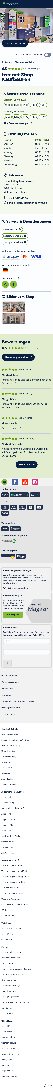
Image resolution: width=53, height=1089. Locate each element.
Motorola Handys (9, 756)
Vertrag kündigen (9, 714)
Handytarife (6, 797)
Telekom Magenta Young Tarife (15, 876)
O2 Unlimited (7, 910)
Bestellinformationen (10, 957)
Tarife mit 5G (7, 825)
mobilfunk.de (7, 1065)
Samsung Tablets (8, 784)
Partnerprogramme (10, 682)
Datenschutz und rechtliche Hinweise (17, 701)
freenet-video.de (8, 1042)
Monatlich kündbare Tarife (13, 808)
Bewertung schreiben (17, 357)
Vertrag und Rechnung (11, 952)
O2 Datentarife (7, 915)
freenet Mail (6, 1026)
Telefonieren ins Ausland (12, 974)
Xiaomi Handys (8, 751)
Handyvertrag (7, 802)
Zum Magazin (13, 614)
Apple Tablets (7, 779)
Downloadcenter (8, 980)
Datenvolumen (8, 847)
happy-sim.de (7, 1059)
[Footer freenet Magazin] (4, 482)
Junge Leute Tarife (9, 819)
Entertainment (7, 1008)
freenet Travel (7, 841)
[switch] (47, 55)
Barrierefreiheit (8, 688)
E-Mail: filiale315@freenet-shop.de (27, 202)
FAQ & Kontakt (7, 963)
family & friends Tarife (10, 836)
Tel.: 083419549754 (17, 198)
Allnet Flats (6, 813)
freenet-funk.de (8, 1037)
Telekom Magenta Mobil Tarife (14, 871)
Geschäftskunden (9, 675)
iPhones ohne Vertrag (10, 745)
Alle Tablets (6, 773)
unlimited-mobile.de (10, 1054)
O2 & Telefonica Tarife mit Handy (15, 904)
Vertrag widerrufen (10, 707)
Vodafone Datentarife (10, 899)
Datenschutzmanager (10, 985)
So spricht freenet (9, 1076)
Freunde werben (8, 991)
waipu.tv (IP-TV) (8, 939)
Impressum (6, 694)
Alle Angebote (7, 852)
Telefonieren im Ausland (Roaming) (16, 969)
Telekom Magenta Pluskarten (14, 882)
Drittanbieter (7, 1013)
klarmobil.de (6, 1031)
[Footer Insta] (35, 482)
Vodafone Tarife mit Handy (13, 893)
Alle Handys (6, 767)
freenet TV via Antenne (11, 928)
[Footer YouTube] (25, 482)
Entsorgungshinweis (10, 996)
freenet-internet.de (9, 1048)
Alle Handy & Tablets (10, 734)
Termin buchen (13, 43)
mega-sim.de (7, 1070)
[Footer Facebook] (15, 482)
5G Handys (6, 762)
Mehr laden (25, 464)
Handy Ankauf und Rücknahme (15, 1002)
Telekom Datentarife (10, 887)
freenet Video (7, 934)
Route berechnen (17, 192)
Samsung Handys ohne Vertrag (15, 740)
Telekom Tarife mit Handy (12, 865)
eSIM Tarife (6, 830)
